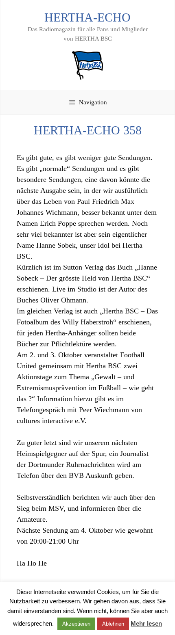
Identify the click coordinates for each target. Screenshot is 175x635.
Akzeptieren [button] (76, 624)
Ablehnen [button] (113, 624)
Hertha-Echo (87, 17)
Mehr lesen (146, 623)
